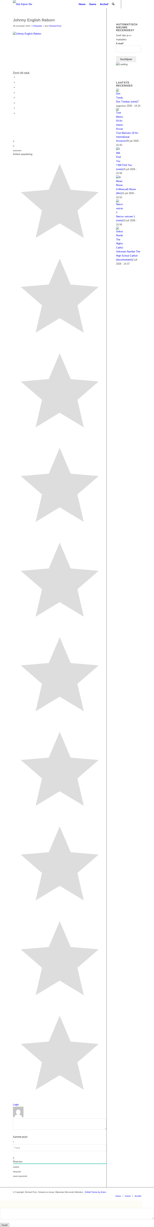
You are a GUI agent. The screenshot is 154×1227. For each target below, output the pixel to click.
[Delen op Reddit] (18, 108)
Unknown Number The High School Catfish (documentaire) (128, 255)
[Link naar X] (138, 4)
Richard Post (55, 26)
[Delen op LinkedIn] (18, 92)
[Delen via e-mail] (18, 113)
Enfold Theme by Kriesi (95, 1192)
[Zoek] (113, 4)
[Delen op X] (18, 82)
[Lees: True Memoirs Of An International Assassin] (119, 128)
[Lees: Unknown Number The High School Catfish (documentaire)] (119, 247)
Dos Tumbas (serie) (126, 101)
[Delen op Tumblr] (18, 97)
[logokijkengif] (25, 4)
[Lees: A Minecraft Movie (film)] (119, 185)
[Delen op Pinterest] (18, 87)
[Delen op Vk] (18, 103)
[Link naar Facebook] (132, 4)
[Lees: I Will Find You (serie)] (119, 161)
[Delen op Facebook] (18, 77)
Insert (5, 1225)
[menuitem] (82, 4)
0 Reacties (37, 26)
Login (16, 1104)
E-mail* (120, 43)
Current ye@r (20, 1140)
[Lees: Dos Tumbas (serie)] (119, 97)
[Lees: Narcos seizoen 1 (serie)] (119, 212)
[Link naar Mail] (127, 4)
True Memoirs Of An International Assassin (127, 137)
